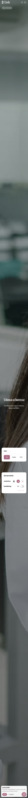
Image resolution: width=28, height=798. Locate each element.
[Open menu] (25, 2)
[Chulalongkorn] (6, 2)
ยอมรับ (4, 794)
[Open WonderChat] (24, 794)
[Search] (22, 2)
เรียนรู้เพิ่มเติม (11, 794)
